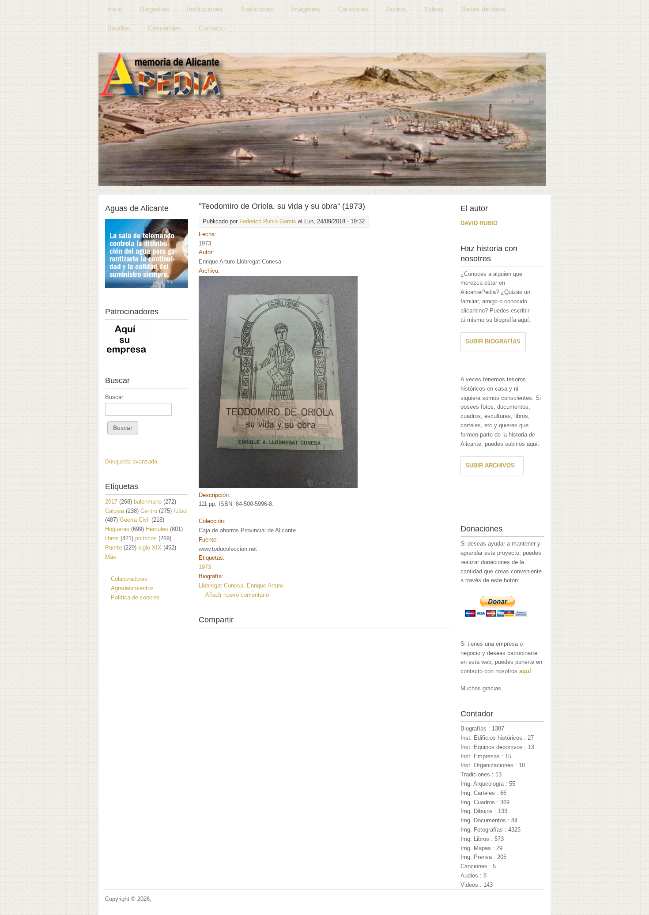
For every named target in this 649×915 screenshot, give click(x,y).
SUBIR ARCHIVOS (490, 465)
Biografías (154, 9)
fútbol (181, 511)
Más (110, 557)
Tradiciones (257, 9)
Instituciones (205, 9)
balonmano (148, 501)
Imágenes (305, 9)
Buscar (114, 397)
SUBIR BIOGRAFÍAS (493, 341)
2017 (111, 501)
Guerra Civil (135, 519)
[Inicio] (322, 119)
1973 (205, 567)
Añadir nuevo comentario (237, 594)
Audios (396, 9)
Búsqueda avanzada (131, 461)
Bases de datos (483, 9)
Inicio (114, 9)
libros (112, 538)
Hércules (157, 529)
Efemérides (164, 28)
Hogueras (117, 529)
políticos (146, 538)
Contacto (212, 28)
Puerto (113, 547)
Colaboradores (129, 579)
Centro (148, 511)
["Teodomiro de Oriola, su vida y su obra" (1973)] (278, 485)
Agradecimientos (132, 588)
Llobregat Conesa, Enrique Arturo (241, 585)
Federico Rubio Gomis (267, 221)
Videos (434, 9)
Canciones (353, 9)
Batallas (118, 28)
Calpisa (114, 511)
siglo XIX (150, 547)
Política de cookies (135, 597)
